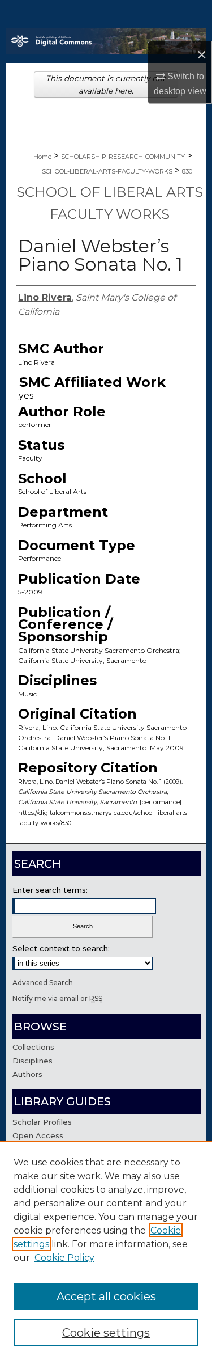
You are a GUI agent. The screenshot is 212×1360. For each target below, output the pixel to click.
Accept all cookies (106, 1296)
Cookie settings (106, 1333)
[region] (106, 1250)
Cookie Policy (64, 1257)
